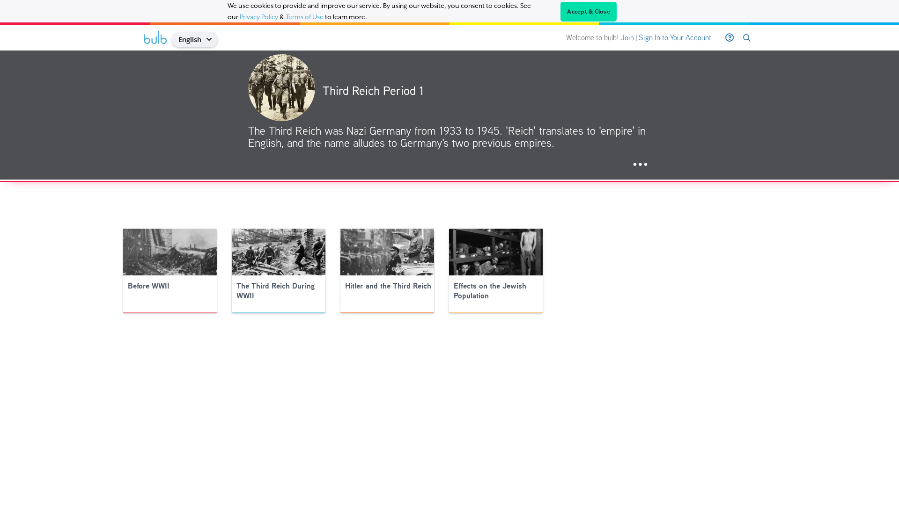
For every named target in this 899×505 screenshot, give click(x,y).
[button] (212, 39)
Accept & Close (588, 11)
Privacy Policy (259, 17)
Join (627, 37)
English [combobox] (189, 39)
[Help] (729, 37)
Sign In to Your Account (675, 37)
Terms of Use (305, 17)
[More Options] (640, 165)
